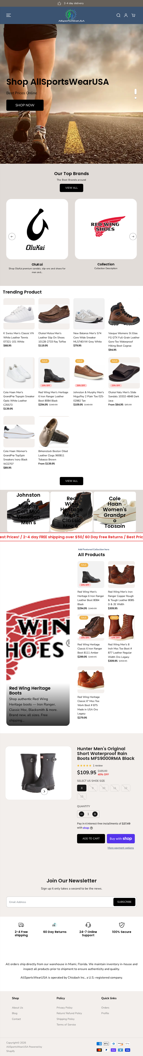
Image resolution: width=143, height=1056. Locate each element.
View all (71, 481)
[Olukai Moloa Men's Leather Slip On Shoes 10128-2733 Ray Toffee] (54, 313)
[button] (8, 15)
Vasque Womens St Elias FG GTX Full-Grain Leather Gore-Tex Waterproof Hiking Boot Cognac (123, 340)
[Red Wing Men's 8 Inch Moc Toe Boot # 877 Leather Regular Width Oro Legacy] (121, 627)
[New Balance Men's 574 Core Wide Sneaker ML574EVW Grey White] (89, 313)
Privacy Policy (64, 1007)
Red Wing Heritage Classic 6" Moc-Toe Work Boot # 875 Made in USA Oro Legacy (88, 705)
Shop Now (24, 105)
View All (71, 188)
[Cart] (133, 15)
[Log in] (126, 15)
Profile (105, 1013)
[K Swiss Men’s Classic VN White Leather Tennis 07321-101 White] (19, 313)
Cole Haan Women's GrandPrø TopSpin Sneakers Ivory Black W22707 (15, 457)
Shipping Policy (65, 1019)
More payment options (121, 848)
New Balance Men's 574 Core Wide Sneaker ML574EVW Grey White (87, 337)
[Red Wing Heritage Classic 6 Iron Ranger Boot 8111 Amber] (90, 627)
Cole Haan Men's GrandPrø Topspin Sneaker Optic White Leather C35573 (18, 399)
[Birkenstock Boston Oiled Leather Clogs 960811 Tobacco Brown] (54, 431)
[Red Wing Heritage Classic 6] (90, 679)
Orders (105, 1007)
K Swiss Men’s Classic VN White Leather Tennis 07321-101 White (18, 337)
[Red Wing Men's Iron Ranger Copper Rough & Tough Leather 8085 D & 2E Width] (121, 574)
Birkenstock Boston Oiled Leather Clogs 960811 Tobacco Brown (53, 455)
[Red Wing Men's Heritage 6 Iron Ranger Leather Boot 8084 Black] (54, 373)
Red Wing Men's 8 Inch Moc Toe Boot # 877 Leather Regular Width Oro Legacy (120, 651)
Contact (16, 1019)
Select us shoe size (91, 781)
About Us (17, 1007)
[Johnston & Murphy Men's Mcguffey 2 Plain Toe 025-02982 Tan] (89, 373)
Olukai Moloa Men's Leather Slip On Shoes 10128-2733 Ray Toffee (52, 337)
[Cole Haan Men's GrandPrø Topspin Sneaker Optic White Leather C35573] (19, 373)
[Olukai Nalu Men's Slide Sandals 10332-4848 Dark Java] (124, 373)
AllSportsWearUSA (17, 1047)
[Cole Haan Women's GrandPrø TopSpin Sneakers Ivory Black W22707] (19, 431)
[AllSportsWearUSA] (71, 15)
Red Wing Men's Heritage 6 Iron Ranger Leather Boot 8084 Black (53, 396)
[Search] (118, 15)
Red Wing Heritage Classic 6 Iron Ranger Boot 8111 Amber (89, 649)
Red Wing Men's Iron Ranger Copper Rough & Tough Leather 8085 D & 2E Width (121, 598)
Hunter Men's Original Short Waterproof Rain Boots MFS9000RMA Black (105, 753)
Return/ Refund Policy (69, 1013)
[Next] (132, 236)
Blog (14, 1013)
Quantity (83, 806)
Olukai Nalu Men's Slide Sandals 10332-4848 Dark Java (123, 396)
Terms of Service (66, 1024)
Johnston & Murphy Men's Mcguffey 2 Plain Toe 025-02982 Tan (88, 396)
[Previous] (11, 236)
